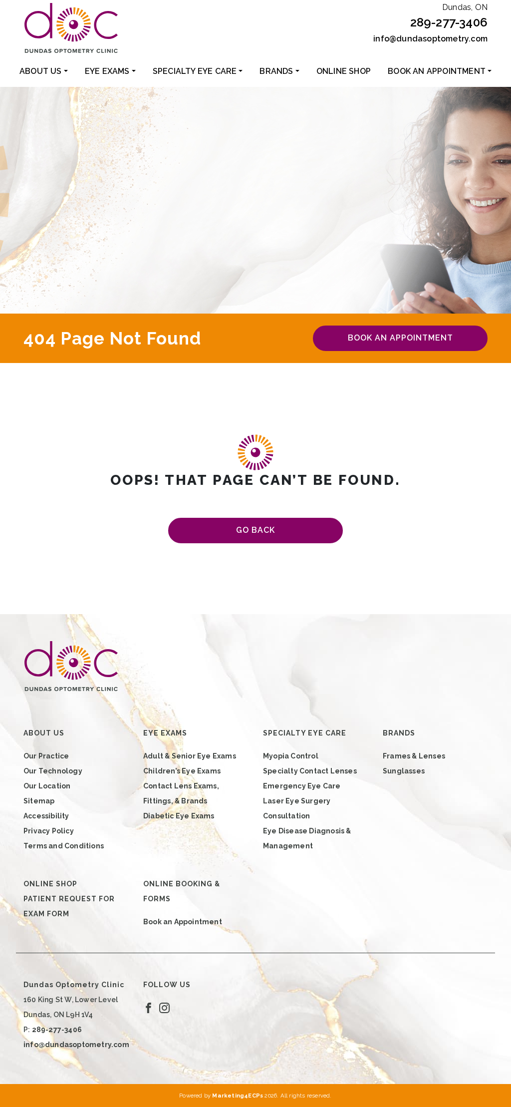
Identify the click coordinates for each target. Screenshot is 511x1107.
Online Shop (343, 71)
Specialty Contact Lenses (310, 771)
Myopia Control (290, 756)
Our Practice (46, 756)
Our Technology (52, 771)
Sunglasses (404, 771)
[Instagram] (164, 1008)
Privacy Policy (48, 831)
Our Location (46, 786)
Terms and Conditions (63, 846)
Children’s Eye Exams (182, 771)
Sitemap (38, 801)
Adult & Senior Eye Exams (189, 756)
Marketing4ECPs (237, 1095)
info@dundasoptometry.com (430, 38)
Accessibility (46, 816)
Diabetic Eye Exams (179, 816)
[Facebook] (148, 1008)
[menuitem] (43, 71)
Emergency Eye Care (302, 786)
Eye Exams (107, 71)
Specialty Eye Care (195, 71)
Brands (276, 71)
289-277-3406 (449, 22)
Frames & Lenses (414, 756)
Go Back (255, 530)
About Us (40, 71)
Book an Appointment (437, 71)
